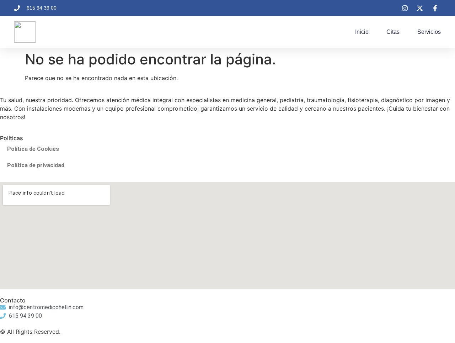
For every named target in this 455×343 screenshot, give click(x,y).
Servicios (429, 32)
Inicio (362, 32)
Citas (393, 32)
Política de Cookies (33, 149)
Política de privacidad (35, 165)
